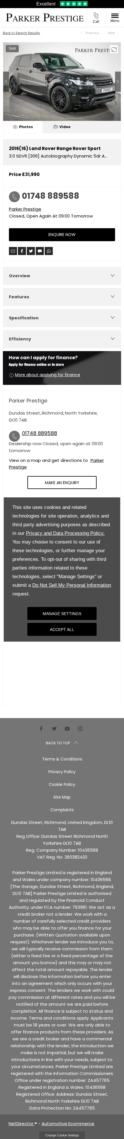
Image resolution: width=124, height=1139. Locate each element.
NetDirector (22, 1124)
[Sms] (40, 251)
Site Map (62, 797)
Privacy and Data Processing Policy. (65, 533)
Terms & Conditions (62, 759)
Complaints (62, 810)
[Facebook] (41, 728)
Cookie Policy (62, 784)
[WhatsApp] (49, 251)
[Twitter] (54, 728)
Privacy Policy (62, 772)
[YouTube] (67, 728)
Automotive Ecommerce (68, 1124)
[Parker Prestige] (45, 17)
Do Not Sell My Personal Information (71, 585)
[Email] (13, 251)
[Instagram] (80, 728)
